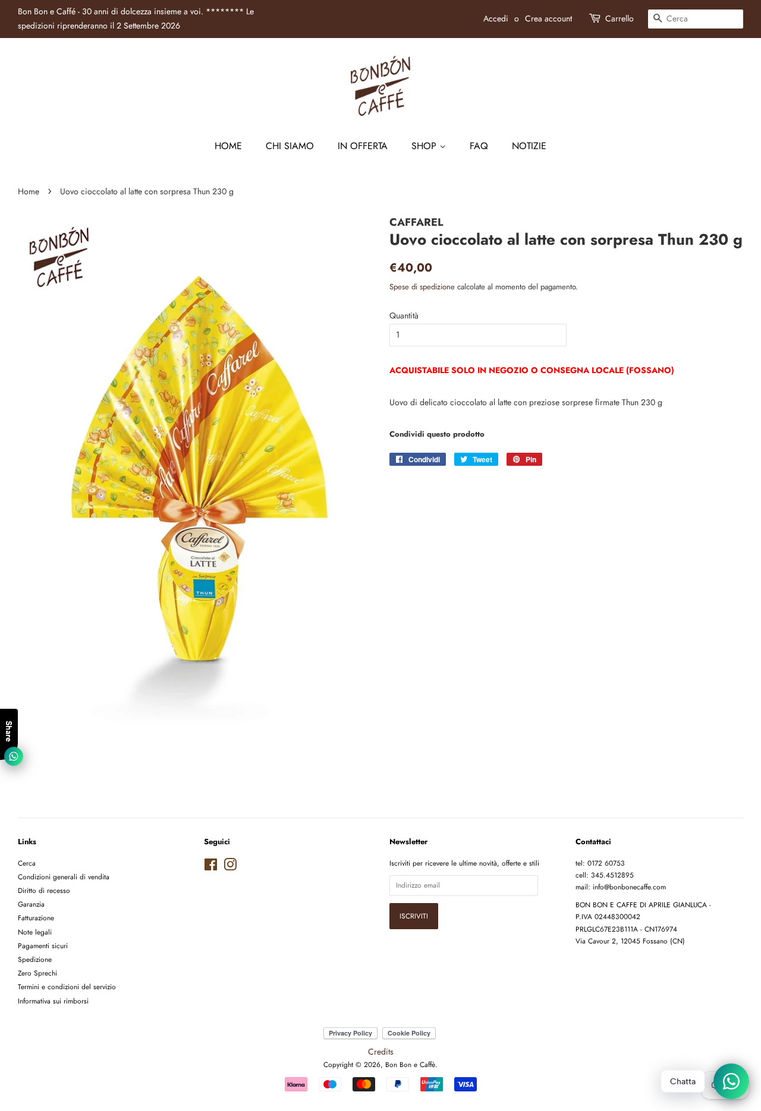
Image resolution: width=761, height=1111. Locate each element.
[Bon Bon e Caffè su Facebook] (211, 867)
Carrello (619, 18)
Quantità (404, 315)
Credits (381, 1052)
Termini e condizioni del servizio (67, 986)
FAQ (479, 146)
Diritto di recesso (44, 890)
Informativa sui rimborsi (53, 1001)
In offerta (363, 146)
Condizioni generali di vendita (63, 877)
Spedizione (35, 959)
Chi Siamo (290, 146)
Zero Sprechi (37, 973)
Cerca (27, 863)
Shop (425, 146)
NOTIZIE (529, 146)
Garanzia (31, 904)
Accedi (495, 18)
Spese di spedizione (422, 286)
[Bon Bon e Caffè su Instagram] (230, 867)
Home (228, 146)
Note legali (35, 932)
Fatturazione (36, 918)
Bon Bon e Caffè (410, 1064)
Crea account (548, 18)
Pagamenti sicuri (43, 945)
